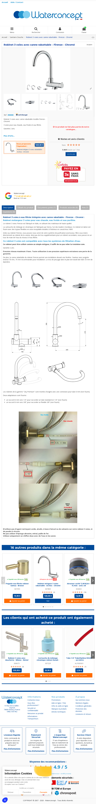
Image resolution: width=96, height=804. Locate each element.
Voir (47, 601)
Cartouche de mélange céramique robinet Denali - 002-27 (48, 660)
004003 (79, 589)
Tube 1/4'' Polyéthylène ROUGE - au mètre (79, 659)
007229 (48, 663)
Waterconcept (19, 193)
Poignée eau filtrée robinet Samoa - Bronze (17, 584)
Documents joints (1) (46, 207)
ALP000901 (79, 663)
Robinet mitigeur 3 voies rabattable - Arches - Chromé (48, 584)
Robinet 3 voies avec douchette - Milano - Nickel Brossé (16, 660)
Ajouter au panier (18, 601)
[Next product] (93, 37)
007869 (48, 589)
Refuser (10, 792)
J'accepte (43, 792)
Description (8, 207)
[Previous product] (92, 37)
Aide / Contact (17, 2)
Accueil (5, 2)
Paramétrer (27, 792)
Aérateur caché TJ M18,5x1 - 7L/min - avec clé (79, 584)
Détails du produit (25, 207)
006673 (17, 663)
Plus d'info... (9, 136)
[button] (5, 800)
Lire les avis (71, 154)
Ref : (5, 115)
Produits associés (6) (69, 207)
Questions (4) (9, 212)
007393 (17, 589)
